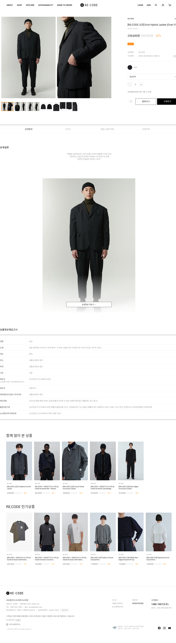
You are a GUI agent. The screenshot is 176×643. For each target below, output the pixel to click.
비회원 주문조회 (117, 603)
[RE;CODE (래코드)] (14, 594)
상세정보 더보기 (88, 304)
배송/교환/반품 (107, 129)
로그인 (114, 600)
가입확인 (18, 620)
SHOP (19, 5)
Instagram (164, 628)
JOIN (148, 5)
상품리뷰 (146, 129)
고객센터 (154, 600)
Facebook (159, 628)
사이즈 (68, 129)
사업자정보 (64, 610)
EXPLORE (30, 5)
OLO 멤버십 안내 (117, 607)
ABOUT (10, 5)
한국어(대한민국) (14, 624)
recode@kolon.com (35, 607)
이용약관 (135, 600)
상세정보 (29, 129)
